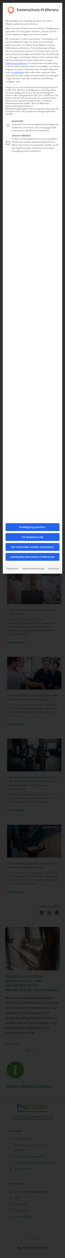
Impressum (53, 568)
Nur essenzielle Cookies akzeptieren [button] (32, 547)
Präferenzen (12, 568)
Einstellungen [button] (17, 72)
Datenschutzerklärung (16, 63)
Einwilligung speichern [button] (32, 527)
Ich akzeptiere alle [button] (32, 537)
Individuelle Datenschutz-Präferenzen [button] (32, 557)
